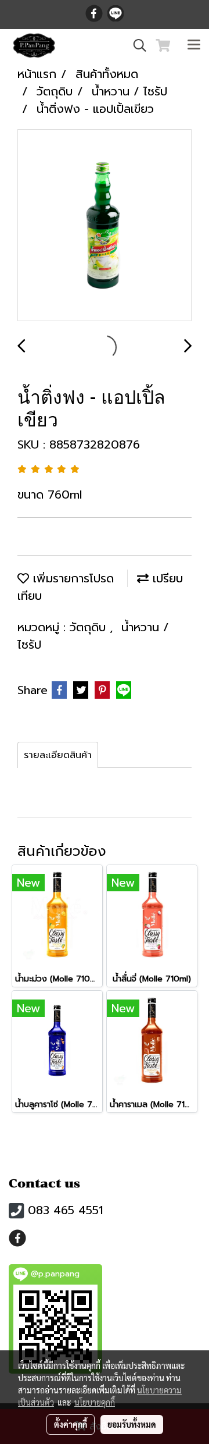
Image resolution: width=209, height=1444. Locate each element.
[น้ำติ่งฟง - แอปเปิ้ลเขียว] (104, 226)
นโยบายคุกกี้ (94, 1402)
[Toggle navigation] (194, 45)
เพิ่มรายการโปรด (71, 578)
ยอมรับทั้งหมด (131, 1424)
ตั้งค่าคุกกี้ (70, 1424)
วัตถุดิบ (90, 627)
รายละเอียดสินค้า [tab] (58, 755)
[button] (135, 45)
